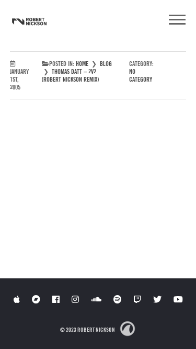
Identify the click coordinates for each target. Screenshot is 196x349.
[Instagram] (75, 299)
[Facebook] (56, 299)
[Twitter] (157, 299)
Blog (106, 63)
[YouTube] (178, 299)
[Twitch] (137, 299)
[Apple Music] (17, 299)
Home (82, 63)
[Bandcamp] (36, 299)
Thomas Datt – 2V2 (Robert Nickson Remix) (70, 75)
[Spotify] (117, 299)
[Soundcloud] (96, 299)
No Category (140, 75)
